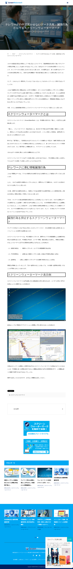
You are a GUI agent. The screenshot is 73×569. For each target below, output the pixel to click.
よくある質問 (33, 559)
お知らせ (21, 559)
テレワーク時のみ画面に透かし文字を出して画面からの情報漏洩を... (28, 482)
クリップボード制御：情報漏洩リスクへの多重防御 (61, 522)
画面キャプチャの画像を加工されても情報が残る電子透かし (11, 482)
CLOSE (69, 539)
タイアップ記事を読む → (55, 565)
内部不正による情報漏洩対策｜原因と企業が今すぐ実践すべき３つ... (44, 522)
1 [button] (35, 537)
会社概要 (15, 559)
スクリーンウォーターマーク (41, 31)
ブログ (26, 559)
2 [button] (37, 537)
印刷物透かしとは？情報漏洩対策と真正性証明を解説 (28, 522)
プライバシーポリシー (43, 559)
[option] (37, 520)
